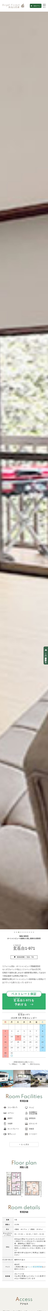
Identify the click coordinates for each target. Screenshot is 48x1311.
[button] (14, 932)
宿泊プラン (36, 6)
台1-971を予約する (24, 999)
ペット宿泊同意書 (34, 1267)
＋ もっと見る (24, 1144)
